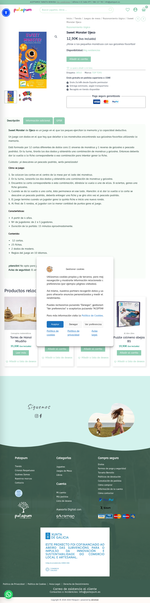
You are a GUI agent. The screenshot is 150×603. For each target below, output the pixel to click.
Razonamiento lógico (114, 18)
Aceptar (55, 324)
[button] (56, 36)
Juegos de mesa (92, 18)
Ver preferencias (93, 324)
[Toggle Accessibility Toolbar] (6, 12)
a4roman (95, 600)
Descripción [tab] (13, 120)
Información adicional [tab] (38, 120)
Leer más (21, 352)
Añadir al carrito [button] (57, 349)
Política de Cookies (92, 315)
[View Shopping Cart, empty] (143, 9)
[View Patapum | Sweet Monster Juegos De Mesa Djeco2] (25, 97)
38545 (79, 73)
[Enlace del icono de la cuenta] (135, 9)
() (63, 2)
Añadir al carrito (78, 59)
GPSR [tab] (59, 120)
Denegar (73, 324)
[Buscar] (110, 10)
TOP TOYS (97, 73)
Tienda (77, 18)
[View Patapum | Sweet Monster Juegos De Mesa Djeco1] (10, 97)
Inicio (69, 18)
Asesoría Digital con (68, 509)
